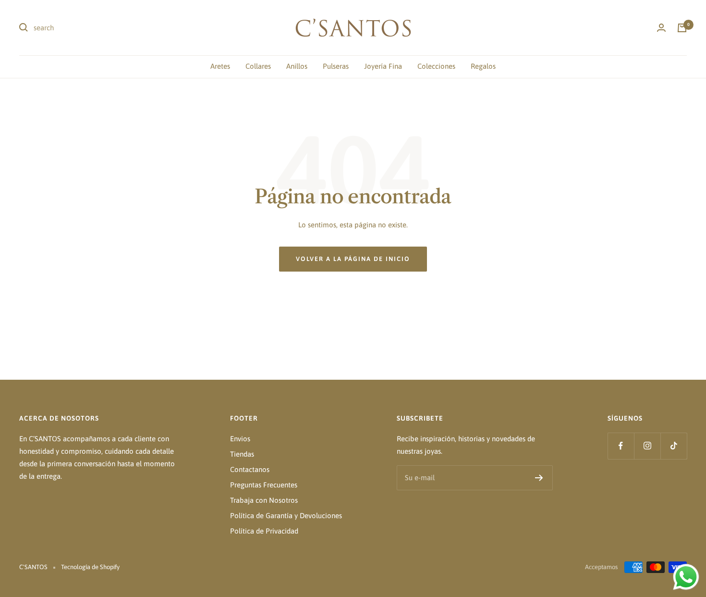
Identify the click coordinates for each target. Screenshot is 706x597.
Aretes (220, 66)
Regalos (483, 66)
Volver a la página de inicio (353, 258)
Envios (240, 439)
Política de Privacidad (264, 531)
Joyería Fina (383, 66)
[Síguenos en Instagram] (647, 446)
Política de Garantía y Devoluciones (286, 515)
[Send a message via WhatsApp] (686, 577)
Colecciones (436, 66)
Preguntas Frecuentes (263, 485)
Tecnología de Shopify (90, 567)
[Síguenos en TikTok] (673, 446)
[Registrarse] (539, 477)
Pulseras (336, 66)
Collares (258, 66)
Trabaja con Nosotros (264, 500)
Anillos (296, 66)
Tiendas (242, 454)
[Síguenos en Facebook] (621, 446)
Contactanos (249, 469)
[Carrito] (682, 28)
